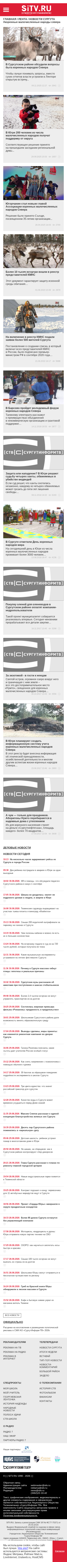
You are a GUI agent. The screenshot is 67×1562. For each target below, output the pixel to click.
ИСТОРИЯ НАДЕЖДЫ (15, 1403)
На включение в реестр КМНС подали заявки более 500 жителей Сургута (30, 338)
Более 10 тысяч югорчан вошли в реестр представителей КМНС (32, 273)
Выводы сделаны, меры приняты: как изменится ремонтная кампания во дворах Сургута (30, 1034)
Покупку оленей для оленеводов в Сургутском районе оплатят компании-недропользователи (31, 607)
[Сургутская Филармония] (28, 1449)
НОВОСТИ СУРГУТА (51, 1347)
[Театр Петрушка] (59, 1459)
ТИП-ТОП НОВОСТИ (51, 1360)
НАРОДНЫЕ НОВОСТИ (9, 1409)
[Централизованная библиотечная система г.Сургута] (18, 1459)
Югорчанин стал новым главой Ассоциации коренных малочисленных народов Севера (31, 206)
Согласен (59, 1551)
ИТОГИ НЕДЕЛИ (48, 1352)
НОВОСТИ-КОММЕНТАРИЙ (48, 1365)
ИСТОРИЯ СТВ (48, 1388)
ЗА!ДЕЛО (44, 1375)
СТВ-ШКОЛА (10, 1419)
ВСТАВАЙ (45, 1356)
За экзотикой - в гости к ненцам (26, 675)
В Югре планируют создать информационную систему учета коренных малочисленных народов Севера (29, 745)
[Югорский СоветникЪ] (44, 1459)
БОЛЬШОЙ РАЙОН (50, 1371)
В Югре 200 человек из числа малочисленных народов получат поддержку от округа (28, 135)
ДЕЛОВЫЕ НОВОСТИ (17, 847)
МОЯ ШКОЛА (10, 1388)
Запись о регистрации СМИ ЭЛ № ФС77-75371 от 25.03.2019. (38, 1523)
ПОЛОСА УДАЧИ (12, 1414)
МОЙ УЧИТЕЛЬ (11, 1392)
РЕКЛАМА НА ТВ (12, 1347)
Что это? (23, 1548)
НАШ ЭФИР (9, 1436)
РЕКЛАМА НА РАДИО (14, 1352)
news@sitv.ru (37, 1490)
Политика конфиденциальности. (20, 1515)
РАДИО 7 (8, 1431)
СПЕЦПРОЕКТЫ (12, 1383)
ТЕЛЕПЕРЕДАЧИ (49, 1342)
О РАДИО (8, 1426)
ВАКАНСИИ (46, 1397)
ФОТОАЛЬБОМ (48, 1392)
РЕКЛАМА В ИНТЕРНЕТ (9, 1357)
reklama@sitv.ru (39, 1488)
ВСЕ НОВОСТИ (12, 1315)
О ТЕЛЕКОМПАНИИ (50, 1383)
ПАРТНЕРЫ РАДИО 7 (14, 1440)
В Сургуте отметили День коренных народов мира (29, 543)
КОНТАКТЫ (46, 1401)
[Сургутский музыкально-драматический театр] (18, 1467)
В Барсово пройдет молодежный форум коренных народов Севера (32, 409)
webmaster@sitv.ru (40, 1485)
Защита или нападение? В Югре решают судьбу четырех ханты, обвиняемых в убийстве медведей (32, 476)
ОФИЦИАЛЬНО (13, 1322)
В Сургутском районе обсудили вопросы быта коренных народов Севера (33, 66)
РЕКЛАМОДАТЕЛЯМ (14, 1342)
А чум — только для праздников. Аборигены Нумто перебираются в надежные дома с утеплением (29, 818)
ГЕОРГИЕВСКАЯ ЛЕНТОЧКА (12, 1398)
